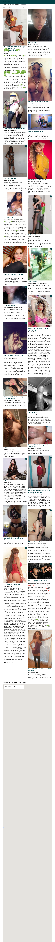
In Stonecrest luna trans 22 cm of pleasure (39, 669)
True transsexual (9, 305)
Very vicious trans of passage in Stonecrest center (14, 397)
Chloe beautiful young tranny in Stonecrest (38, 329)
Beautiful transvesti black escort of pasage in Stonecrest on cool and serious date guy (39, 490)
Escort (4, 4)
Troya (6, 448)
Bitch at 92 (32, 42)
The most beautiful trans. (36, 542)
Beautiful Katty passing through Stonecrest (14, 356)
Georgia (17, 4)
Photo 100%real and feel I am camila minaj (38, 581)
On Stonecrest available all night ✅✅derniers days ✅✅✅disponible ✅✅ (14, 48)
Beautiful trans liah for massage (14, 274)
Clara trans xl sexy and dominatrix (15, 128)
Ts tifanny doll (8, 217)
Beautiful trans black (10, 178)
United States (11, 4)
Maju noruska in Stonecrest (37, 179)
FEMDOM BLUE (6, 2)
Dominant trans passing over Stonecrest (38, 445)
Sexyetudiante (33, 281)
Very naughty (32, 412)
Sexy (5, 480)
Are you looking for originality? (14, 538)
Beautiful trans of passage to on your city (39, 102)
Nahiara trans (32, 235)
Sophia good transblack (36, 131)
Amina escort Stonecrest (12, 584)
